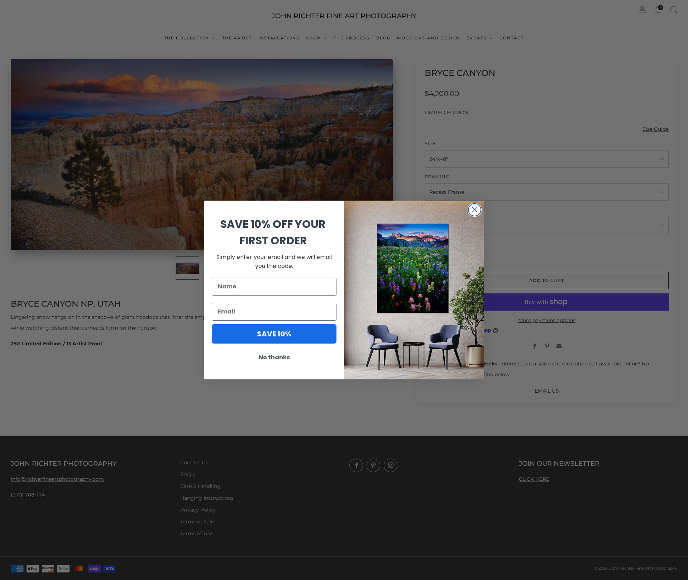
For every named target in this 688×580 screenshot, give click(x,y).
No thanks (274, 357)
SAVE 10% (274, 334)
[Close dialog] (474, 209)
